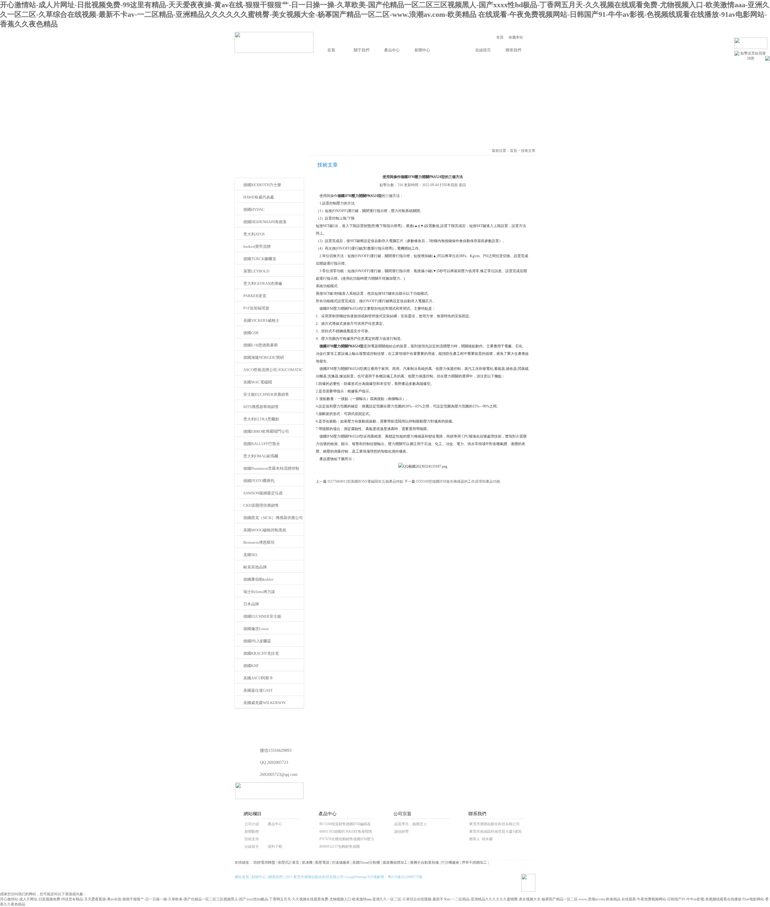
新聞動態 (252, 831)
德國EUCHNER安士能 (262, 616)
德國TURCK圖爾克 (259, 259)
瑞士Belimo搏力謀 (259, 591)
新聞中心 (422, 50)
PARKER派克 (254, 296)
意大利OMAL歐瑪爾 (260, 456)
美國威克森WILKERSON (264, 702)
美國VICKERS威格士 (261, 320)
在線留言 (483, 50)
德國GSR (251, 333)
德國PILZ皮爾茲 (257, 641)
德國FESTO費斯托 (259, 480)
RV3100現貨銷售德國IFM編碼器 (345, 824)
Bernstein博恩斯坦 (259, 542)
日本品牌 (251, 604)
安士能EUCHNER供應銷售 (266, 394)
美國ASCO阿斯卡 (258, 678)
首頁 (500, 37)
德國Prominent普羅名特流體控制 (271, 468)
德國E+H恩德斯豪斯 (260, 345)
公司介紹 (252, 824)
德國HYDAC (254, 209)
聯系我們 (513, 50)
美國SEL (250, 554)
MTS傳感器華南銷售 (261, 406)
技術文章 (452, 50)
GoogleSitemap (356, 877)
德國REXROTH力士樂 (262, 185)
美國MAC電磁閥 (257, 382)
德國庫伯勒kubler (258, 579)
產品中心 (392, 50)
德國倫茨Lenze (256, 628)
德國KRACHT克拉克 (261, 653)
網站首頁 (242, 877)
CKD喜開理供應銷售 (261, 505)
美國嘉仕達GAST (258, 690)
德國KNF (251, 665)
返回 (462, 185)
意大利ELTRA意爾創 (261, 419)
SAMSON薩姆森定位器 (263, 493)
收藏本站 (516, 37)
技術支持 (252, 839)
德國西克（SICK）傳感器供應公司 (273, 517)
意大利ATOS (254, 234)
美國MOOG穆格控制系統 (264, 530)
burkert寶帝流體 (257, 246)
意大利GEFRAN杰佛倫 (262, 283)
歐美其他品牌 (255, 567)
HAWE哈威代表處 (258, 197)
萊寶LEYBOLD (256, 271)
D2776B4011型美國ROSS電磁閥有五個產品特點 (365, 481)
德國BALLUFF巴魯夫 (261, 443)
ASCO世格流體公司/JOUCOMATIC (273, 369)
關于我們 (361, 50)
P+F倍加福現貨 (256, 308)
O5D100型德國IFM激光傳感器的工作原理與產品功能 (458, 481)
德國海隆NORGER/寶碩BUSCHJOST (263, 359)
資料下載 (275, 846)
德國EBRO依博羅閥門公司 (266, 431)
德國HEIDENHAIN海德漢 (264, 222)
